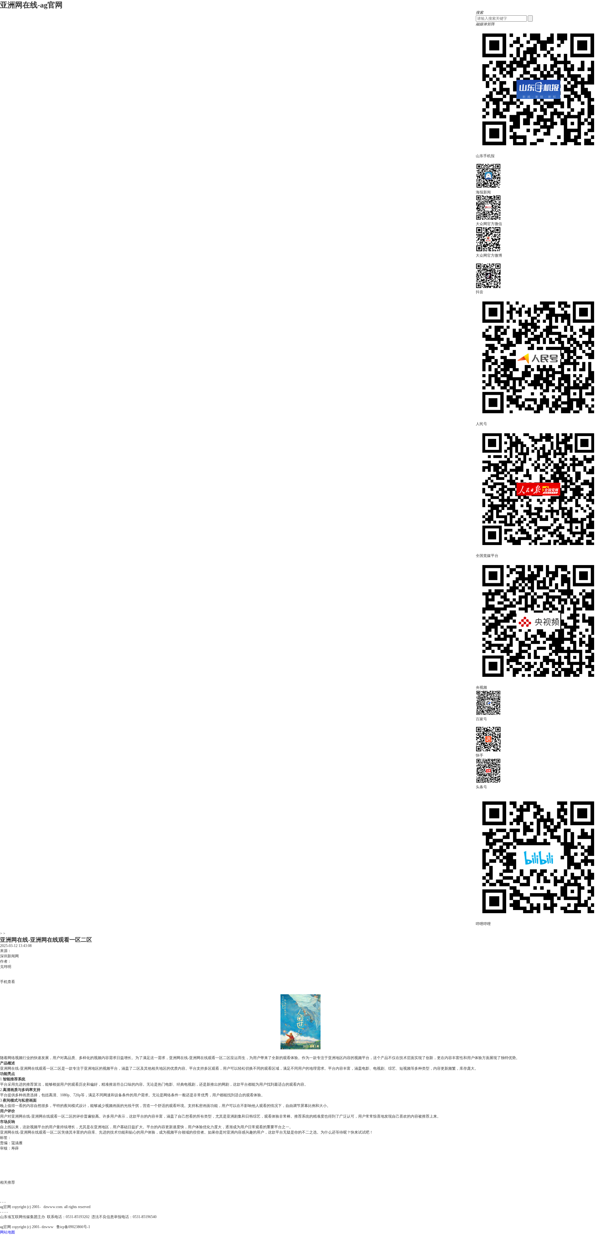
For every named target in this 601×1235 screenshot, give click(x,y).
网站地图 (7, 1232)
